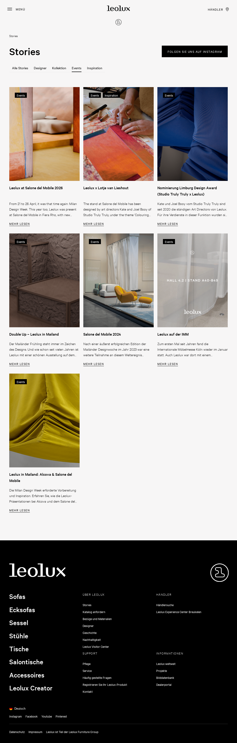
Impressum (35, 732)
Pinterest (61, 716)
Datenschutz (17, 732)
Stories (87, 605)
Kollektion (59, 68)
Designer (40, 68)
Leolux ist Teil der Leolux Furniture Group (72, 732)
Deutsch (19, 708)
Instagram (15, 716)
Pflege (86, 663)
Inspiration (94, 68)
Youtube (46, 716)
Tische (19, 649)
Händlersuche (165, 605)
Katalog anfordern (94, 612)
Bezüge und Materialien (97, 619)
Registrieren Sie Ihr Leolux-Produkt (105, 684)
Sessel (18, 622)
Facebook (31, 716)
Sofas (17, 596)
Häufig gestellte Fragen (97, 677)
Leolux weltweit (165, 663)
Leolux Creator (31, 688)
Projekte (161, 670)
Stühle (18, 636)
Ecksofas (22, 609)
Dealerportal (164, 684)
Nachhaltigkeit (92, 639)
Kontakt (88, 691)
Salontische (26, 662)
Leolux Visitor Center (96, 646)
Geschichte (90, 632)
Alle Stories (20, 68)
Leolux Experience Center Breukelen (178, 612)
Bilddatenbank (165, 677)
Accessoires (26, 675)
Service (87, 670)
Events (76, 68)
